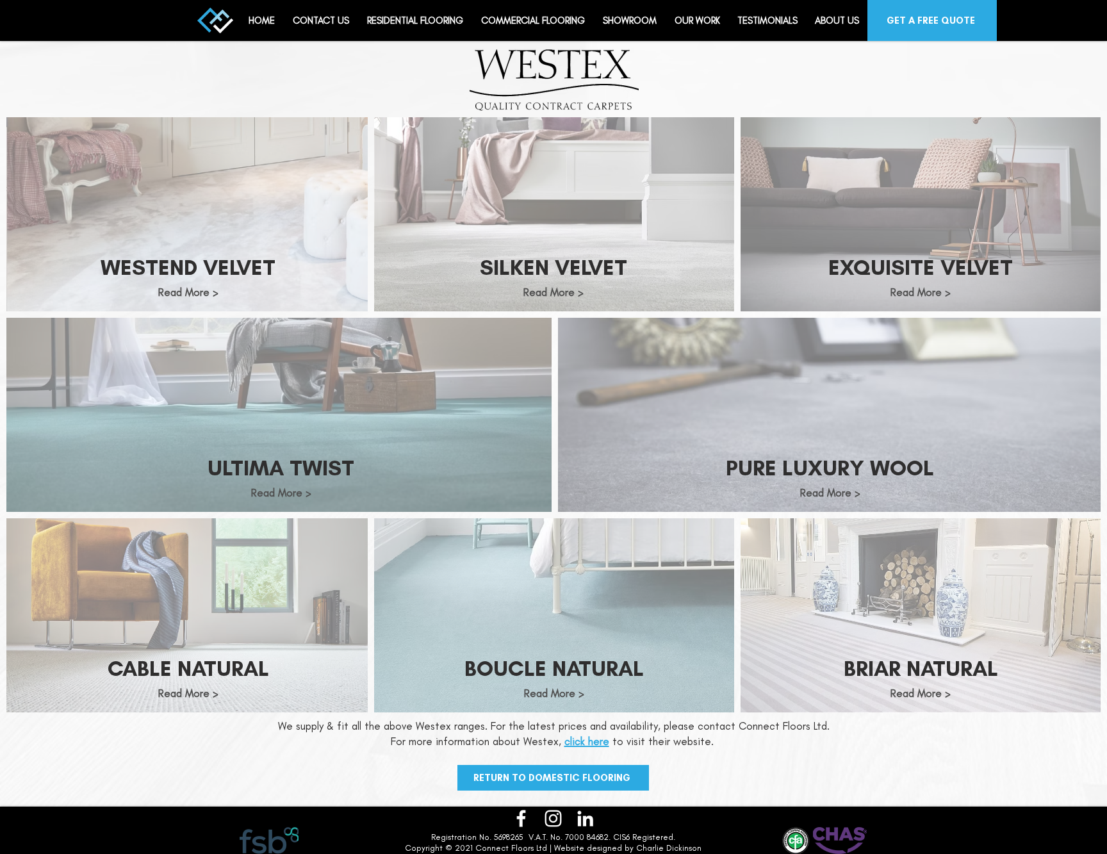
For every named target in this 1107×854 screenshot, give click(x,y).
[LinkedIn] (585, 818)
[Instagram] (553, 818)
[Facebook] (521, 818)
